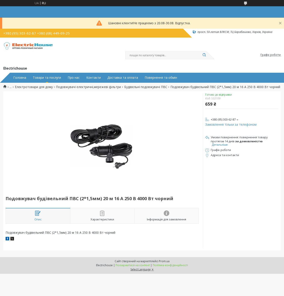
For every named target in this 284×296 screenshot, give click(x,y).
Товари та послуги (47, 77)
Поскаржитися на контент (133, 265)
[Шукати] (204, 55)
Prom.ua (164, 261)
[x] (12, 239)
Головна (19, 77)
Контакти (93, 77)
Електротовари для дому (34, 87)
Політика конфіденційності (170, 265)
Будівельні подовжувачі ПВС (145, 87)
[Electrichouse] (29, 51)
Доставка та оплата (122, 77)
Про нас (74, 77)
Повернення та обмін (161, 77)
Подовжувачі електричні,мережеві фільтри (88, 87)
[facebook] (7, 239)
